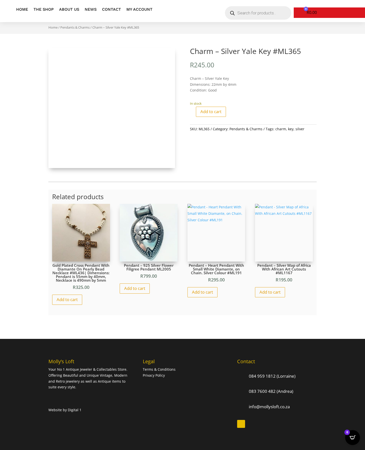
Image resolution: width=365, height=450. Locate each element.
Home (22, 9)
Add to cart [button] (67, 299)
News (91, 9)
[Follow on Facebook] (241, 424)
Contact (111, 9)
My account (139, 9)
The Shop (44, 9)
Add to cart (210, 111)
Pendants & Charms (75, 27)
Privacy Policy (154, 375)
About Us (69, 9)
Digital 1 (74, 409)
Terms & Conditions (160, 369)
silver (299, 129)
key (290, 129)
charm (280, 129)
